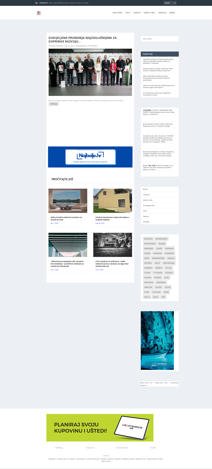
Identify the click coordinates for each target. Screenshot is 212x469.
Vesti (128, 13)
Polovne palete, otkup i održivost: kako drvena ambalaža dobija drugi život (158, 70)
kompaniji (157, 253)
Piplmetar (118, 459)
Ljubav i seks (149, 13)
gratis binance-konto (151, 124)
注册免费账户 (147, 110)
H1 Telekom (71, 459)
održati (158, 268)
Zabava (136, 13)
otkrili (147, 273)
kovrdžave (169, 253)
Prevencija (148, 282)
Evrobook (110, 459)
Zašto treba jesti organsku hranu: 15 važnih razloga (158, 125)
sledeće (158, 287)
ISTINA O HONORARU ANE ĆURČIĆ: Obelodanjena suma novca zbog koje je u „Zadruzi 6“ (158, 112)
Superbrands (80, 459)
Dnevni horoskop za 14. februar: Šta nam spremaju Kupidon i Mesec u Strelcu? (158, 167)
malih (146, 258)
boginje (162, 244)
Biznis (172, 13)
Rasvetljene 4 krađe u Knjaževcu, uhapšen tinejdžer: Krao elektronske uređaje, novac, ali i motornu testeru (158, 154)
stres (146, 292)
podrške (157, 278)
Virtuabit (103, 459)
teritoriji (156, 292)
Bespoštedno (150, 244)
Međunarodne (158, 258)
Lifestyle (146, 195)
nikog (157, 263)
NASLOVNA (117, 13)
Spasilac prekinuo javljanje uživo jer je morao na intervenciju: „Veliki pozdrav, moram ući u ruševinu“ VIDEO (158, 140)
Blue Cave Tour (146, 383)
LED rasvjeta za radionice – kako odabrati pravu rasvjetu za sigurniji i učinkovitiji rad (112, 263)
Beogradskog (161, 239)
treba (166, 292)
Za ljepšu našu (61, 459)
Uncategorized (81, 46)
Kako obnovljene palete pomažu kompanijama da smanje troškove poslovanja (156, 78)
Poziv (166, 278)
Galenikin (169, 248)
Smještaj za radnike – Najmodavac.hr (133, 459)
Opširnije (53, 104)
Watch (147, 297)
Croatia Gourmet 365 (92, 459)
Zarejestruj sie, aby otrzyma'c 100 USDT (158, 136)
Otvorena (157, 273)
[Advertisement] (90, 125)
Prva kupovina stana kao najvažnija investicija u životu (156, 94)
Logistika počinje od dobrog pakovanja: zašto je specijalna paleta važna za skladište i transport (158, 61)
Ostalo (168, 268)
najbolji (171, 258)
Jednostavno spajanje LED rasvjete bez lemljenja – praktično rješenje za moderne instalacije (67, 263)
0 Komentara (92, 46)
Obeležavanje (168, 263)
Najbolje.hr (52, 459)
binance (146, 152)
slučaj (167, 287)
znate (155, 297)
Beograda (148, 239)
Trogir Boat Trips (161, 383)
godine (147, 253)
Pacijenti (169, 273)
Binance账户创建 (149, 165)
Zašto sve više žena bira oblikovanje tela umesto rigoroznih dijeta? (158, 86)
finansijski (148, 248)
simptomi (148, 287)
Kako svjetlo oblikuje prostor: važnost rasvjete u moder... (69, 3)
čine (163, 297)
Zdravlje (162, 13)
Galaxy (159, 248)
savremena (161, 282)
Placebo (147, 278)
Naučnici (148, 263)
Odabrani (148, 268)
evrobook (59, 46)
